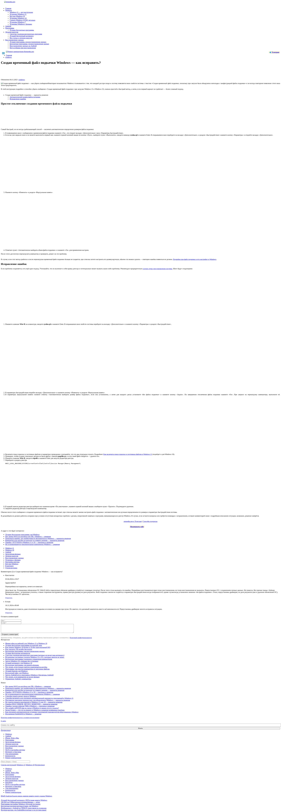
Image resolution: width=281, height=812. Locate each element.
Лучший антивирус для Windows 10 (18, 663)
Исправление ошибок (18, 99)
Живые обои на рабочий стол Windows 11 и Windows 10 (26, 643)
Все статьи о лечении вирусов (21, 38)
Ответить (8, 598)
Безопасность (10, 756)
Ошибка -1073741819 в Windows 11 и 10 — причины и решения (29, 542)
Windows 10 (9, 550)
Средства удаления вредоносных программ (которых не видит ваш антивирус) (34, 655)
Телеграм (275, 52)
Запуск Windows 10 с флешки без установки (21, 661)
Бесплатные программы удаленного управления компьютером (28, 659)
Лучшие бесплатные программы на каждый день (23, 645)
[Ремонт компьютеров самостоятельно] (14, 2)
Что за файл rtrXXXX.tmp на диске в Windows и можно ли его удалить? (32, 708)
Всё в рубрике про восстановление (23, 48)
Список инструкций (8, 765)
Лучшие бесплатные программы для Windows (22, 534)
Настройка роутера (12, 562)
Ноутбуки (9, 748)
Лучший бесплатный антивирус (22, 36)
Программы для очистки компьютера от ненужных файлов (27, 669)
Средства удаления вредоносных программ (26, 34)
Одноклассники (11, 568)
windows (21, 80)
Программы (9, 28)
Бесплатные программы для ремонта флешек (22, 665)
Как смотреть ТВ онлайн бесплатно (18, 649)
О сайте (3, 721)
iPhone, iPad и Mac (12, 738)
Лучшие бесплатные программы (22, 30)
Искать (140, 728)
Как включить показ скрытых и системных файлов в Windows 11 (127, 454)
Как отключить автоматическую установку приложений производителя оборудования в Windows (41, 712)
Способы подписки (150, 521)
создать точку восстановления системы (157, 269)
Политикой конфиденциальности (81, 638)
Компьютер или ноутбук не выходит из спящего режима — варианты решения (34, 540)
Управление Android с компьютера (18, 679)
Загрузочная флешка (13, 554)
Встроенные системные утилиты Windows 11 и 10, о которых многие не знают (34, 657)
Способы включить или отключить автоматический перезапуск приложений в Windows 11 (39, 698)
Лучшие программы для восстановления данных (28, 42)
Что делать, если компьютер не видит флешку (22, 677)
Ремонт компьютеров (13, 758)
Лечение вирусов (11, 32)
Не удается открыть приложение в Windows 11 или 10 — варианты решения (33, 702)
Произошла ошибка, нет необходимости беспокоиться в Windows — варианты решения (38, 538)
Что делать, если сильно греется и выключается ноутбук (26, 667)
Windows (8, 10)
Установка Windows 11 (18, 14)
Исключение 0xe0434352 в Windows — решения (23, 714)
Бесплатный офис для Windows (17, 673)
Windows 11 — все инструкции (21, 12)
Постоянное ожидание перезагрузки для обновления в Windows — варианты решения (37, 700)
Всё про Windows (11, 564)
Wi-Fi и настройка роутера (15, 750)
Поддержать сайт (137, 527)
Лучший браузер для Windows (16, 671)
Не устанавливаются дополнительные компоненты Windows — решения (32, 544)
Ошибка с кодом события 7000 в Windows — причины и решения (29, 706)
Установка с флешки (13, 560)
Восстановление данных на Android (23, 46)
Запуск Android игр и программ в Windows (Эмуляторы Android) (29, 675)
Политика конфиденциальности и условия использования (20, 717)
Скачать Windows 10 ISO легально (22, 20)
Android (8, 26)
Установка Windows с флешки (21, 24)
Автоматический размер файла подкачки (25, 97)
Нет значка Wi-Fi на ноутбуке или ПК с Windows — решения (28, 536)
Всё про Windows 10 (17, 16)
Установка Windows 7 (18, 22)
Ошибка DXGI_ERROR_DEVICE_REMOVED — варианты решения (31, 704)
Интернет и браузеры (13, 752)
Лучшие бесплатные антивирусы (17, 653)
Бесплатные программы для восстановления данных (29, 44)
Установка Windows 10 (18, 18)
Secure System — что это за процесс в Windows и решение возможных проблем (34, 710)
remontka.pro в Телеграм (133, 521)
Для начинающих (11, 754)
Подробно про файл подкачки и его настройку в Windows (194, 259)
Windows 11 (9, 548)
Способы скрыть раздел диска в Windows (20, 696)
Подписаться (6, 730)
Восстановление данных (14, 40)
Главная (8, 8)
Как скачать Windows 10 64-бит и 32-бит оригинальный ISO (27, 647)
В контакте (9, 566)
